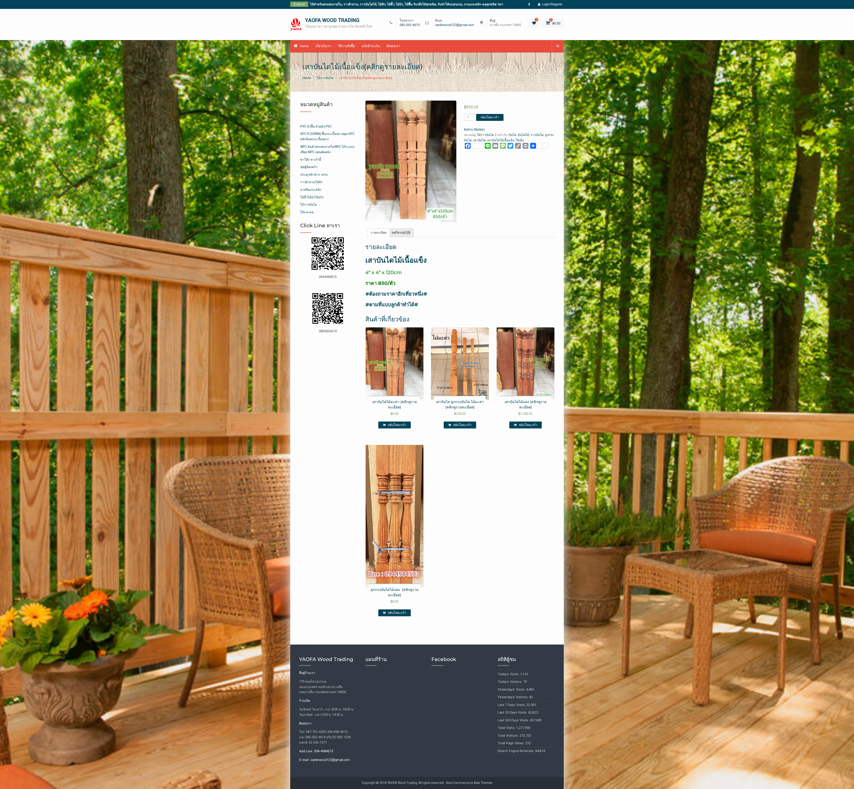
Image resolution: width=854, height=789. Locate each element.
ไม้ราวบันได (325, 78)
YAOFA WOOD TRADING (332, 20)
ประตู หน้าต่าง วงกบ (314, 174)
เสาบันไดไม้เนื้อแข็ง (500, 140)
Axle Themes (483, 783)
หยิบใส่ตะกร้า (490, 117)
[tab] (378, 232)
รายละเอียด (379, 232)
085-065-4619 (410, 25)
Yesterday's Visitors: (513, 697)
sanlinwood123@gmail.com (454, 25)
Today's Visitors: (511, 682)
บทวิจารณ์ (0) (401, 232)
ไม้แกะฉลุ (307, 212)
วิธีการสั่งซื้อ (346, 46)
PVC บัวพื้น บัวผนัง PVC (316, 126)
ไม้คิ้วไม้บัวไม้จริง (312, 197)
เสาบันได (479, 140)
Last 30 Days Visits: (513, 712)
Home (304, 46)
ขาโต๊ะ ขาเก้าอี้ (310, 159)
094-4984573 (323, 751)
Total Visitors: (509, 736)
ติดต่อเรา (393, 46)
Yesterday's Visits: (512, 690)
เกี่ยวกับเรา (323, 46)
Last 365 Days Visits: (514, 720)
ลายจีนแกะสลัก (310, 189)
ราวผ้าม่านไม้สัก (311, 182)
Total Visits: (507, 728)
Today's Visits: (509, 674)
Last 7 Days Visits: (512, 705)
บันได (512, 135)
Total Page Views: (512, 743)
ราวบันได (537, 135)
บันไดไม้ (523, 135)
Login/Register (552, 4)
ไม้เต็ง (520, 140)
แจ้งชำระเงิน (371, 46)
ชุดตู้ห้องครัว (308, 167)
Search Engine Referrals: (516, 751)
